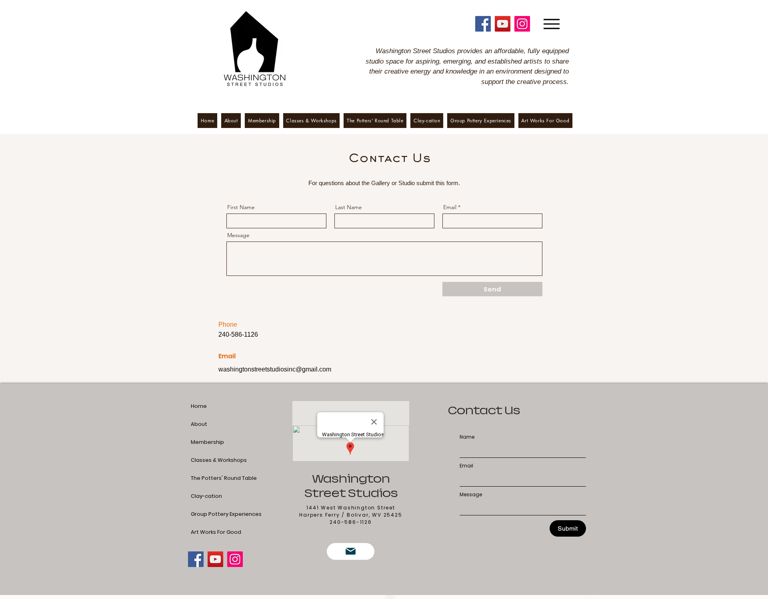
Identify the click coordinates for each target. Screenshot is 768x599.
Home (199, 406)
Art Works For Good (210, 532)
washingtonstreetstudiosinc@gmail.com (274, 369)
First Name (241, 207)
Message (238, 235)
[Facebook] (483, 24)
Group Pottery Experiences (210, 514)
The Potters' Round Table (210, 478)
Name (467, 437)
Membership (207, 442)
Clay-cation (206, 496)
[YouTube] (502, 24)
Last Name (348, 207)
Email (449, 207)
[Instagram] (522, 24)
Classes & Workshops (210, 460)
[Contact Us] (350, 551)
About (199, 424)
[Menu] (551, 24)
